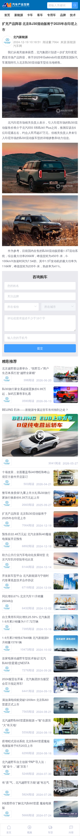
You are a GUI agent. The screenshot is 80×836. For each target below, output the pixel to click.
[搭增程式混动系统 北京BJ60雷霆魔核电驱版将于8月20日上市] (66, 747)
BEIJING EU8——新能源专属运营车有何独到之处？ (35, 410)
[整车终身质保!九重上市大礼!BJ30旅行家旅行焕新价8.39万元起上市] (66, 498)
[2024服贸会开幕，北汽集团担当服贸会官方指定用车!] (66, 685)
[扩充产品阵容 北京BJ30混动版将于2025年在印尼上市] (66, 519)
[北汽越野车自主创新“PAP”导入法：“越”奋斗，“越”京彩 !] (66, 768)
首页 (7, 15)
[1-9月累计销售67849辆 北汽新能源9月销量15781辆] (66, 643)
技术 (73, 15)
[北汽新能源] (7, 379)
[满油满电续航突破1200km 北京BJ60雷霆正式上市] (66, 705)
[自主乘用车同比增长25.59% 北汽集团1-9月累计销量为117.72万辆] (66, 623)
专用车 (51, 15)
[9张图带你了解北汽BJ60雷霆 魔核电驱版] (66, 809)
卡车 (30, 15)
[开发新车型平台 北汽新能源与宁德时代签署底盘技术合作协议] (66, 581)
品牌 (63, 15)
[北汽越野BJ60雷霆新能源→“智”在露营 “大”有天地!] (66, 726)
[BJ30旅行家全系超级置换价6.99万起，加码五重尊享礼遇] (66, 395)
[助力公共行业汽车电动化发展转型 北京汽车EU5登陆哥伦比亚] (66, 560)
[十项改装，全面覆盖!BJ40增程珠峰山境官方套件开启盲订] (66, 478)
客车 (40, 15)
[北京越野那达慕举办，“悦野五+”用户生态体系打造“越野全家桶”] (66, 374)
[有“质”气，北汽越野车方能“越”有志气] (66, 788)
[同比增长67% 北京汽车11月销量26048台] (66, 602)
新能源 (18, 15)
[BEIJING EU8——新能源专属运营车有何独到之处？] (40, 435)
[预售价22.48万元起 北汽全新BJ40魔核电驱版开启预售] (66, 540)
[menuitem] (7, 14)
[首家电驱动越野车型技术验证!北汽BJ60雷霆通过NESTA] (66, 664)
